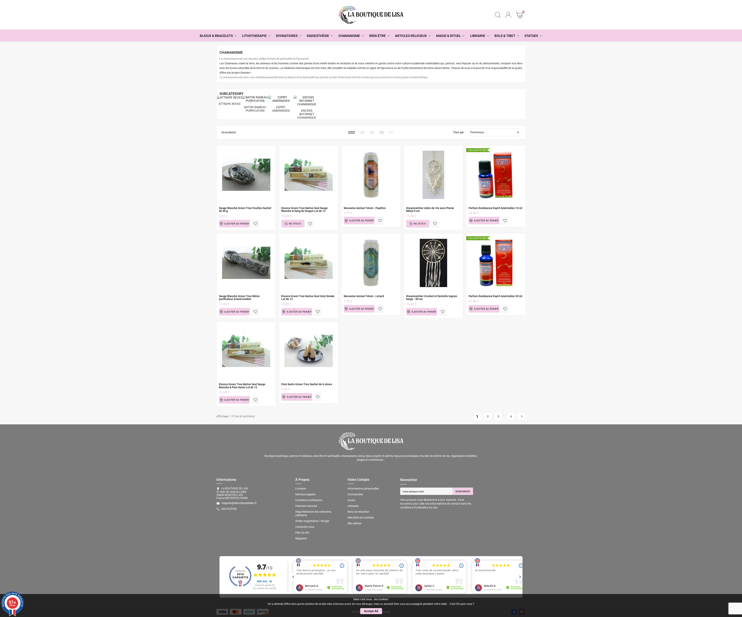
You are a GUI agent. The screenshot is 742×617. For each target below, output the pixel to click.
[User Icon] (508, 15)
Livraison (300, 488)
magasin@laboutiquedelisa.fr (239, 503)
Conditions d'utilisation (308, 500)
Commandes (355, 494)
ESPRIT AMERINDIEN (281, 108)
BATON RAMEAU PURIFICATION (255, 108)
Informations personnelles (363, 488)
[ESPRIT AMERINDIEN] (281, 98)
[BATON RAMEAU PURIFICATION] (255, 98)
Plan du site (302, 532)
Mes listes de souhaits (361, 517)
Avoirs (351, 500)
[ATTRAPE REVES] (229, 97)
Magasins (301, 538)
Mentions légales (305, 494)
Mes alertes (354, 523)
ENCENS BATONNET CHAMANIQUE (306, 114)
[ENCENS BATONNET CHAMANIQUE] (306, 100)
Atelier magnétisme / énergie (312, 521)
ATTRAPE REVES (230, 104)
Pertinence (495, 132)
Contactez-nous (304, 526)
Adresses (353, 505)
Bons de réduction (358, 511)
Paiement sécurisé (306, 505)
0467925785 (229, 508)
